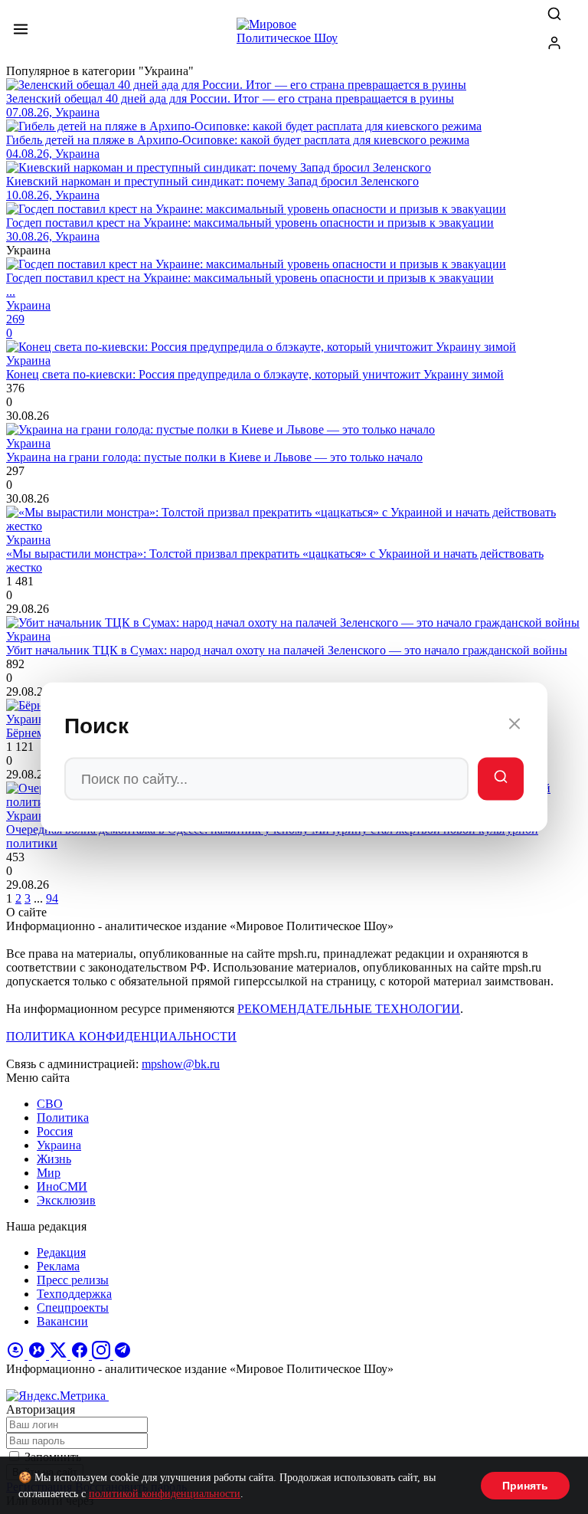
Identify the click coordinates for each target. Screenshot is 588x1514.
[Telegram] (122, 1355)
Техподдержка (74, 1293)
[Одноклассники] (17, 1355)
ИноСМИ (62, 1186)
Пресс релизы (73, 1279)
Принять (525, 1486)
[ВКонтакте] (38, 1355)
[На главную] (294, 35)
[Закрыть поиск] (514, 726)
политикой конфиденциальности (164, 1493)
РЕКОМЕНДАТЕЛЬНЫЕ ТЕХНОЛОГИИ (348, 1008)
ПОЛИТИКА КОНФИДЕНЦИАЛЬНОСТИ (121, 1036)
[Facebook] (81, 1355)
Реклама (58, 1266)
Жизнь (54, 1158)
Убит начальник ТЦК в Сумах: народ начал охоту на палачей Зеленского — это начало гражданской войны (286, 650)
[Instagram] (102, 1355)
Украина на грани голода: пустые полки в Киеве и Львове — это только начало (214, 457)
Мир (48, 1172)
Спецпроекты (73, 1307)
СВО (50, 1103)
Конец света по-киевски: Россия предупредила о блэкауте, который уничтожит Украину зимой (255, 374)
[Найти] (501, 779)
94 (52, 898)
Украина (59, 1145)
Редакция (61, 1252)
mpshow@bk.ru (181, 1063)
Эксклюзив (66, 1200)
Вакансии (62, 1321)
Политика (63, 1117)
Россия (55, 1131)
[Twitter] (59, 1355)
